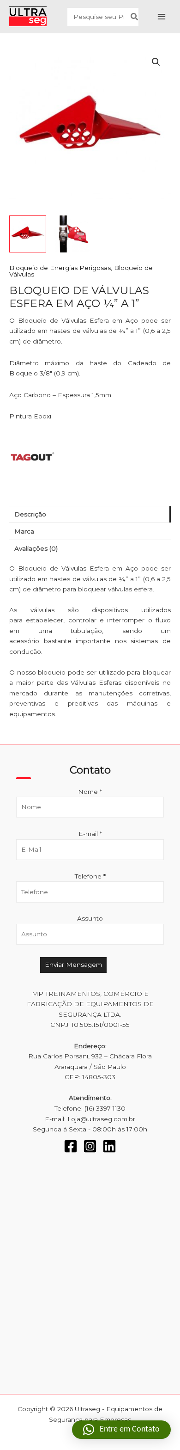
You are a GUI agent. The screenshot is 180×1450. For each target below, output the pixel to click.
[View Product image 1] (27, 233)
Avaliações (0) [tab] (36, 548)
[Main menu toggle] (162, 17)
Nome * (90, 791)
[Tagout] (32, 457)
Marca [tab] (24, 531)
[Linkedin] (109, 1146)
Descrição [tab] (30, 514)
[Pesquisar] (135, 16)
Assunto (90, 918)
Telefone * (90, 876)
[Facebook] (71, 1146)
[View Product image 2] (71, 233)
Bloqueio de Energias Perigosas (60, 267)
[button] (156, 62)
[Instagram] (90, 1146)
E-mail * (90, 833)
